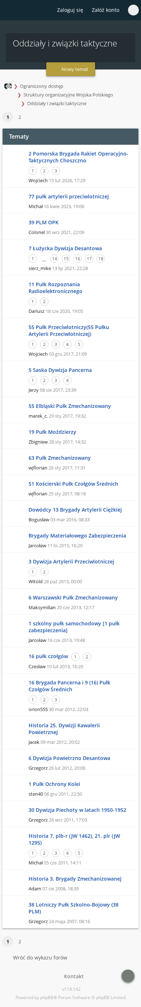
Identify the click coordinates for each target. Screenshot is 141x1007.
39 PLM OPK (44, 222)
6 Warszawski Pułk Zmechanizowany (73, 597)
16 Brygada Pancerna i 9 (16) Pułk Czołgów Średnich (69, 686)
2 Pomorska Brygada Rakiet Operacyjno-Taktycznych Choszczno (78, 157)
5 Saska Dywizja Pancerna (60, 370)
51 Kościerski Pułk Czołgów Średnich (73, 483)
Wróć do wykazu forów (40, 957)
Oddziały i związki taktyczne (56, 103)
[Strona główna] (10, 10)
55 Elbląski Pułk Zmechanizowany (70, 406)
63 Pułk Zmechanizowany (60, 457)
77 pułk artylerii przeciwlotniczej (69, 196)
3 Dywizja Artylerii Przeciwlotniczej (71, 561)
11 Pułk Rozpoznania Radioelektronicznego (55, 288)
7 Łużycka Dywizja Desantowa (65, 248)
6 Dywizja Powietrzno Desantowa (69, 758)
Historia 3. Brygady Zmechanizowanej (75, 878)
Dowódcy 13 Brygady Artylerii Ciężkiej (75, 509)
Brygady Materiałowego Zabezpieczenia (77, 535)
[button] (28, 117)
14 (54, 259)
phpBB (47, 997)
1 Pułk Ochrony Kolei (54, 784)
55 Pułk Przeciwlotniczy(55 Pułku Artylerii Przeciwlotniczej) (69, 330)
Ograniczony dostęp (41, 86)
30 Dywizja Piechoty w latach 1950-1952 (77, 809)
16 (77, 259)
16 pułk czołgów (48, 656)
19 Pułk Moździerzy (52, 431)
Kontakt (72, 976)
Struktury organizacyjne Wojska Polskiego (68, 94)
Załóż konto (105, 9)
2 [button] (19, 117)
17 (89, 259)
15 (66, 259)
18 (100, 259)
